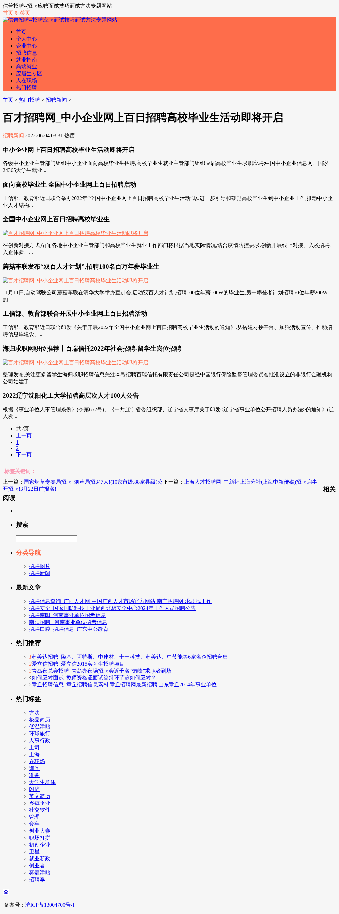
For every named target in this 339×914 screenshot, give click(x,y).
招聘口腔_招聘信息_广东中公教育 (69, 629)
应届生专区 (29, 73)
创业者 (37, 865)
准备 (34, 775)
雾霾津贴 (39, 872)
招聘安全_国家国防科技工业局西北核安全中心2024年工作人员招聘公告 (112, 608)
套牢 (34, 824)
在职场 (37, 761)
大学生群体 (42, 782)
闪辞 (34, 789)
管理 (34, 817)
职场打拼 (39, 838)
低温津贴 (39, 726)
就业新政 (39, 858)
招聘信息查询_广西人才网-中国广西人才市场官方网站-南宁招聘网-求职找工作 (120, 601)
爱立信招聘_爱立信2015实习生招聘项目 (78, 664)
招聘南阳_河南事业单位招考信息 (67, 615)
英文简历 (39, 796)
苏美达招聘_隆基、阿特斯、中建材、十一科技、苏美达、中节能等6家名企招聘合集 (130, 657)
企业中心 (26, 46)
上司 (34, 747)
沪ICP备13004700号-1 (50, 905)
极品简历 (39, 719)
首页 (8, 13)
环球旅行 (39, 733)
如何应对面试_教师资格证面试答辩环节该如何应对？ (94, 677)
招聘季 (37, 879)
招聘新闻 (56, 100)
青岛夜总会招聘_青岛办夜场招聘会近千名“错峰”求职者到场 (101, 671)
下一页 (24, 454)
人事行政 (39, 740)
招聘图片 (39, 566)
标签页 (22, 13)
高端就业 (26, 66)
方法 (34, 713)
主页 (8, 100)
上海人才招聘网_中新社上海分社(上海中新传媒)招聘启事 (250, 482)
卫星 (34, 851)
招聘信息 (26, 53)
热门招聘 (26, 87)
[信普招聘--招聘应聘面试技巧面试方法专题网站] (60, 19)
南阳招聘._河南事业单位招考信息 (68, 622)
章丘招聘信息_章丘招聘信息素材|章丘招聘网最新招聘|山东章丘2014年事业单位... (126, 684)
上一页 (24, 435)
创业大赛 (39, 831)
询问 (34, 768)
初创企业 (39, 845)
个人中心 (26, 39)
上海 (34, 754)
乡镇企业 (39, 803)
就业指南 (26, 60)
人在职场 (26, 80)
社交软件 (39, 810)
